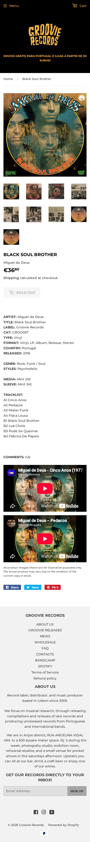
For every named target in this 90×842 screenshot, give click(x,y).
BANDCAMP (45, 660)
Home (8, 79)
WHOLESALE (45, 642)
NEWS (45, 636)
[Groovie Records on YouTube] (51, 813)
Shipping (11, 278)
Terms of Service (45, 672)
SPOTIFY (45, 666)
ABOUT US (45, 624)
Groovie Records (31, 825)
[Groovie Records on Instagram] (44, 813)
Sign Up (77, 791)
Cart (83, 6)
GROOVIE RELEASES (45, 630)
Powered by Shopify (63, 825)
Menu (14, 6)
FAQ (45, 648)
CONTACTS (45, 654)
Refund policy (45, 678)
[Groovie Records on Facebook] (35, 813)
